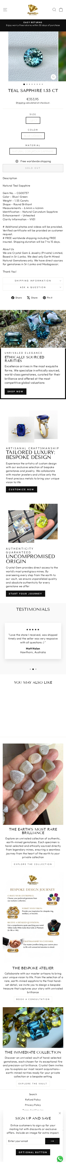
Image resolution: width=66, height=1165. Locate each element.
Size (33, 114)
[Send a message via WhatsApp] (60, 1159)
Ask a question (33, 287)
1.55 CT (33, 120)
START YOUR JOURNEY (25, 593)
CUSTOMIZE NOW (21, 489)
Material (33, 145)
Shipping (20, 102)
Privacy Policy (33, 1104)
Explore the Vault (33, 1083)
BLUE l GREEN (33, 135)
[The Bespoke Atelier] (33, 918)
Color (33, 129)
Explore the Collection (33, 864)
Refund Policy (33, 1099)
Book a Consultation (33, 999)
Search (33, 1094)
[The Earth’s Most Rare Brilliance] (33, 784)
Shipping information (33, 280)
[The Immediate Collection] (33, 1027)
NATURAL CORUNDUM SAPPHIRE (33, 151)
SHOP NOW (16, 391)
